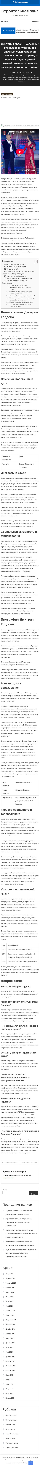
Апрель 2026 (10, 1278)
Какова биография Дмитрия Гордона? (21, 302)
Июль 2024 (10, 1297)
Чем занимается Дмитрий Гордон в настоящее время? (21, 293)
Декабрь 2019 (10, 1357)
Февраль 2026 (11, 1283)
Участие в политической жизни (17, 281)
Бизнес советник (11, 1420)
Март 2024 (9, 1315)
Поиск (34, 21)
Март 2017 (9, 1384)
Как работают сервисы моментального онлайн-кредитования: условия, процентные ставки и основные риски (21, 1233)
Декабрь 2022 (10, 1343)
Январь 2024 (10, 1324)
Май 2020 (9, 1352)
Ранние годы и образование (16, 276)
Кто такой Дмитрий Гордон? (18, 285)
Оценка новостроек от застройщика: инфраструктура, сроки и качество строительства (18, 1222)
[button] (34, 261)
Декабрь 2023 (10, 1329)
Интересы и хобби (13, 269)
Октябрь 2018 (10, 1361)
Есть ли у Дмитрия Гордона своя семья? (22, 296)
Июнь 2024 (10, 1301)
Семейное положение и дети (16, 267)
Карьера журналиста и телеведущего (20, 278)
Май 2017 (9, 1380)
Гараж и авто (10, 1425)
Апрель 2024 (10, 1311)
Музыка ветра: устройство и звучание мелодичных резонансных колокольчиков (20, 1243)
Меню (6, 21)
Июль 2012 (9, 1393)
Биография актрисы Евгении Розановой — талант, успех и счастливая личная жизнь (30, 1162)
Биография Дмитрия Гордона (13, 274)
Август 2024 (10, 1292)
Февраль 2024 (11, 1320)
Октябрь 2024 (11, 1288)
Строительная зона (20, 11)
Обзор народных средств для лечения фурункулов (11, 1162)
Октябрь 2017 (10, 1370)
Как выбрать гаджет (12, 1434)
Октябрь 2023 (10, 1334)
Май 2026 (9, 1274)
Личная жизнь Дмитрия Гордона (14, 264)
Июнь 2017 (9, 1375)
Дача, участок (10, 1429)
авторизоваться (8, 1178)
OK (31, 1463)
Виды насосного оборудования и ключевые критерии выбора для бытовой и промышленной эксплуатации (21, 1253)
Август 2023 (10, 1338)
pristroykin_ (17, 98)
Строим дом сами (12, 1448)
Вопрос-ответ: (8, 283)
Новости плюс (10, 1438)
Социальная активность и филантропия (20, 271)
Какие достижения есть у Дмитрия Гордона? (20, 289)
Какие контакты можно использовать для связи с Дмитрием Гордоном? (22, 299)
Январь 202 (10, 1398)
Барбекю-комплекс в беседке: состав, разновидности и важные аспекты (19, 1212)
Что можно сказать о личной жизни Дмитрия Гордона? (20, 305)
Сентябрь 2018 (11, 1366)
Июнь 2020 (10, 1347)
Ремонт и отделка (12, 1443)
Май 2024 (9, 1306)
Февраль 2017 (10, 1389)
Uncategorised (7, 94)
